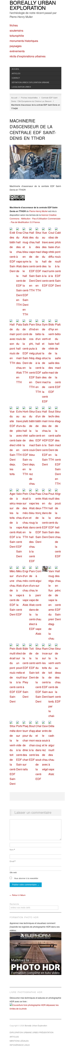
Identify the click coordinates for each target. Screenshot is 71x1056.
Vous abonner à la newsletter (26, 878)
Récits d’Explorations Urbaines (27, 56)
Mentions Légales (19, 1040)
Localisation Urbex (21, 87)
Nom (12, 849)
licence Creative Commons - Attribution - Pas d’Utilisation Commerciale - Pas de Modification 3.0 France (35, 218)
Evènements (17, 51)
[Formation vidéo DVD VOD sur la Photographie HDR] (35, 956)
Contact (16, 78)
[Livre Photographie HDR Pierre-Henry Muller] (35, 1009)
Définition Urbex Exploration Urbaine (30, 82)
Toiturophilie (17, 35)
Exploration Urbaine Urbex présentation (31, 1032)
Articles (16, 73)
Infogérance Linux (20, 1044)
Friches (14, 25)
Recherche (14, 904)
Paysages (16, 46)
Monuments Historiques (24, 40)
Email (12, 861)
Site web (13, 872)
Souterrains (16, 30)
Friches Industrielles (29, 97)
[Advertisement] (37, 796)
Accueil (15, 69)
